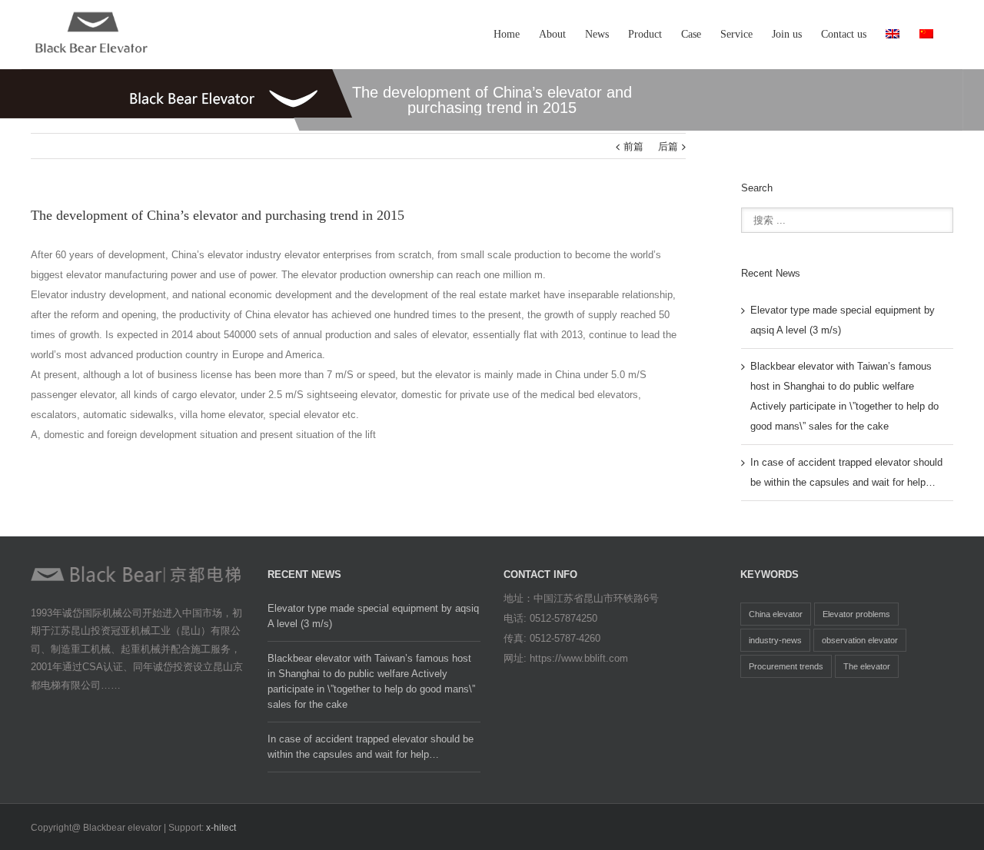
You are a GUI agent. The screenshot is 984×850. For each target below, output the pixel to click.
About (552, 34)
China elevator (776, 614)
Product (645, 34)
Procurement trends (786, 666)
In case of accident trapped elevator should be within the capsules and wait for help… (371, 746)
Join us (787, 34)
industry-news (775, 640)
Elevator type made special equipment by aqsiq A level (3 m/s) (373, 616)
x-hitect (221, 827)
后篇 (668, 146)
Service (736, 34)
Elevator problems (856, 614)
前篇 (633, 146)
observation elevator (860, 640)
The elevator (866, 666)
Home (507, 34)
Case (691, 34)
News (597, 34)
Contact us (843, 34)
